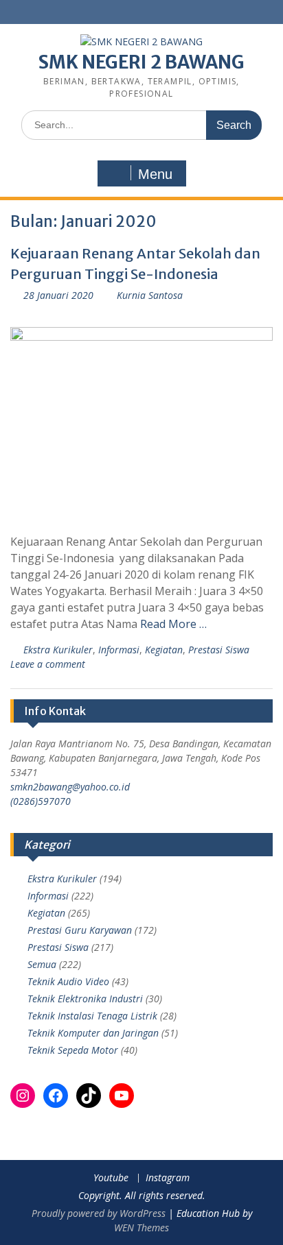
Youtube (110, 1178)
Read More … (173, 623)
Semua (41, 964)
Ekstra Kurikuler (58, 649)
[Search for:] (141, 124)
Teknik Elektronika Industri (85, 998)
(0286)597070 (40, 801)
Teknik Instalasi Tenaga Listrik (92, 1015)
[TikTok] (88, 1095)
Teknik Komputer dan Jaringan (93, 1032)
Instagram (168, 1178)
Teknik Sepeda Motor (72, 1049)
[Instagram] (22, 1095)
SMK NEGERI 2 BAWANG (141, 62)
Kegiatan (164, 649)
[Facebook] (55, 1095)
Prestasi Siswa (218, 649)
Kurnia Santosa (150, 295)
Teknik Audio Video (68, 981)
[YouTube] (121, 1095)
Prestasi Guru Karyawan (79, 929)
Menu (155, 174)
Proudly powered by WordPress (99, 1213)
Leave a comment (47, 663)
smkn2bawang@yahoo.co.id (70, 786)
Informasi (118, 649)
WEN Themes (141, 1227)
